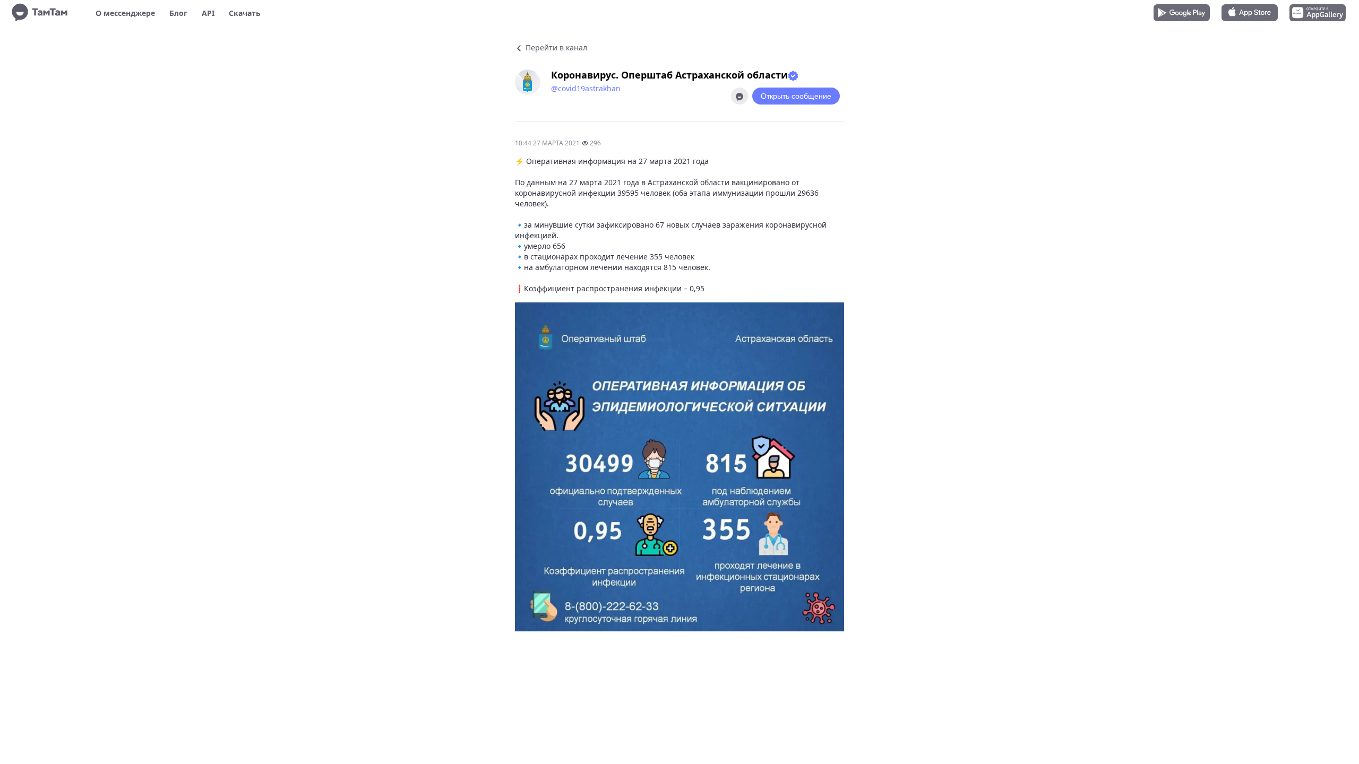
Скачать (245, 13)
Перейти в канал (555, 47)
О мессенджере (125, 13)
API (208, 13)
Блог (178, 13)
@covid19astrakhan (586, 88)
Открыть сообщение (796, 96)
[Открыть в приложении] (739, 96)
